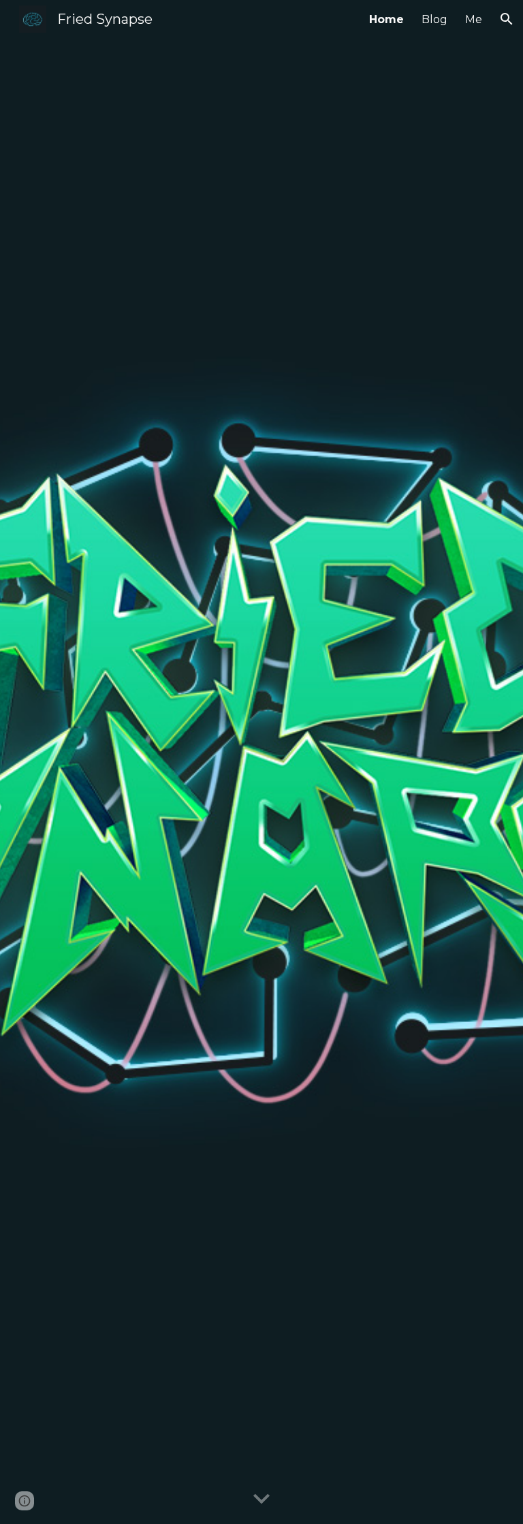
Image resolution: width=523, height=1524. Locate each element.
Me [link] (473, 19)
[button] (506, 19)
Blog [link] (434, 19)
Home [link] (386, 19)
